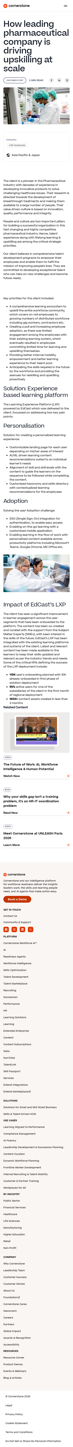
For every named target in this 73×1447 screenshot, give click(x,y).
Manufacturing (12, 1228)
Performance (11, 1004)
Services (8, 1078)
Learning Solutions (14, 1017)
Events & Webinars (14, 1371)
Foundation (10, 1297)
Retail (7, 1241)
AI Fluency (9, 1140)
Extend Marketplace (15, 1091)
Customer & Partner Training (21, 1181)
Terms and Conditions (19, 1432)
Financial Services (14, 1207)
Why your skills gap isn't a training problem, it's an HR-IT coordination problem (36, 789)
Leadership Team (14, 1270)
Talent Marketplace (15, 983)
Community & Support (17, 922)
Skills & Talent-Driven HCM (19, 1114)
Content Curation (14, 1154)
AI (4, 950)
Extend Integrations (15, 1085)
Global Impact (12, 1331)
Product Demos (13, 1364)
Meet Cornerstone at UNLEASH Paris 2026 (32, 824)
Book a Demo (17, 899)
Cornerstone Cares (15, 1304)
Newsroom (10, 1311)
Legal (8, 1405)
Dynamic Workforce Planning (21, 1161)
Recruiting (9, 990)
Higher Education (14, 1234)
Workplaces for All (14, 1188)
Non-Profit (9, 1248)
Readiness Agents (14, 956)
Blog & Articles (12, 1378)
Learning (8, 1024)
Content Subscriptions (17, 1044)
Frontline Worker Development (22, 1167)
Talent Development (15, 977)
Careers (8, 1317)
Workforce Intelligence (17, 963)
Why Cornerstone (14, 1263)
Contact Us (10, 916)
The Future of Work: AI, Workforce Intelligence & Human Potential (35, 714)
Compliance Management (19, 1134)
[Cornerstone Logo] (16, 6)
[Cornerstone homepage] (36, 874)
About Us (9, 1290)
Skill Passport (11, 1071)
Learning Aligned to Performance (24, 1127)
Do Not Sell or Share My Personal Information (33, 1441)
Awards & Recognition (17, 1338)
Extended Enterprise (16, 1031)
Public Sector (11, 1201)
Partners (8, 1324)
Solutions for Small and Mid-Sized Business (30, 1107)
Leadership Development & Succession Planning (33, 1147)
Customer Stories (14, 1284)
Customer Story (14, 80)
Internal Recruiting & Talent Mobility (25, 1174)
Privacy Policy (14, 1414)
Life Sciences (17, 145)
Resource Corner (13, 1357)
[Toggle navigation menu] (64, 6)
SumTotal (9, 1058)
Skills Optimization (14, 970)
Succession (10, 997)
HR (5, 1010)
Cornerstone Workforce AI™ (20, 943)
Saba (6, 1051)
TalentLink (9, 1064)
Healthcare (10, 1214)
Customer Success (15, 1277)
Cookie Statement (16, 1423)
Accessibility (11, 1344)
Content (8, 1037)
